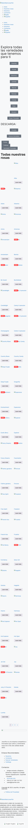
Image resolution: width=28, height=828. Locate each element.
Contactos (7, 12)
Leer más (18, 182)
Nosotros (7, 11)
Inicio (5, 7)
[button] (14, 21)
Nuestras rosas (8, 9)
